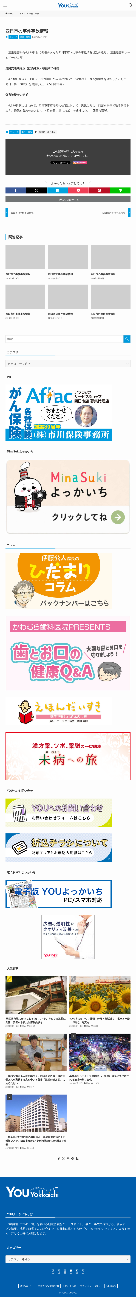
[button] (15, 190)
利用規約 (111, 1286)
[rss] (77, 1158)
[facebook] (59, 1158)
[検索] (83, 1271)
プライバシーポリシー (91, 1286)
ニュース (13, 36)
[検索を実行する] (127, 339)
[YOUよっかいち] (68, 5)
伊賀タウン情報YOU (48, 1286)
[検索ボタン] (130, 5)
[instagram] (68, 1158)
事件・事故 (25, 36)
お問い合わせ (69, 1286)
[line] (72, 1158)
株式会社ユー (27, 1286)
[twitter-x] (63, 1158)
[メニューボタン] (5, 5)
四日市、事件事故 (47, 131)
